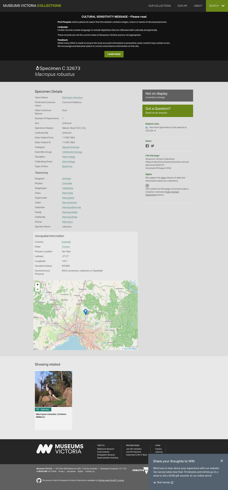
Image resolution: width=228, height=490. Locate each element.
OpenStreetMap (130, 348)
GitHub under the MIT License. (111, 480)
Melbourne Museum (105, 449)
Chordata (67, 183)
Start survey (163, 482)
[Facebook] (147, 146)
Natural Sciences (70, 147)
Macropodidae (69, 212)
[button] (217, 6)
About (198, 6)
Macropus (67, 222)
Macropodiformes (71, 207)
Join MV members (133, 449)
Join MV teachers (133, 452)
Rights (80, 471)
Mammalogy (68, 157)
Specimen (67, 166)
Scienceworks (103, 452)
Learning (159, 452)
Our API (182, 6)
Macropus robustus (72, 97)
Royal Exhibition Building (107, 458)
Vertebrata (67, 188)
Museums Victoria (32, 5)
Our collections (159, 6)
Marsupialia (68, 198)
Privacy (61, 471)
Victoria (66, 247)
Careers (158, 449)
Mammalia (67, 193)
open (163, 178)
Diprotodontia (69, 203)
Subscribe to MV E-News (136, 455)
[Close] (222, 461)
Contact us (89, 471)
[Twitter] (152, 146)
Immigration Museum (106, 455)
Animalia (66, 179)
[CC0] (147, 185)
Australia (66, 242)
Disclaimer (71, 471)
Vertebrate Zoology (72, 152)
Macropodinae (69, 217)
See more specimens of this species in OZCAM (166, 129)
